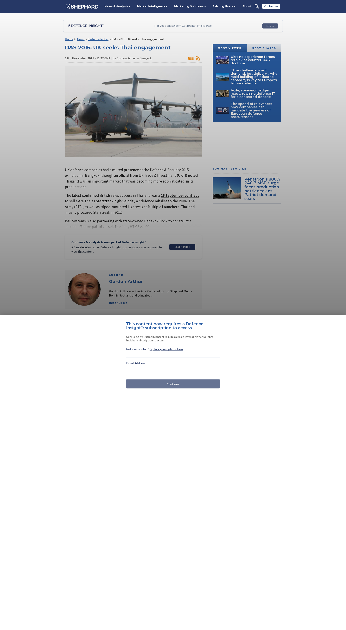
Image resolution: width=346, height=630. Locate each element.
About (246, 6)
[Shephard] (82, 6)
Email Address (135, 363)
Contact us (271, 6)
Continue (173, 384)
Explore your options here (166, 349)
